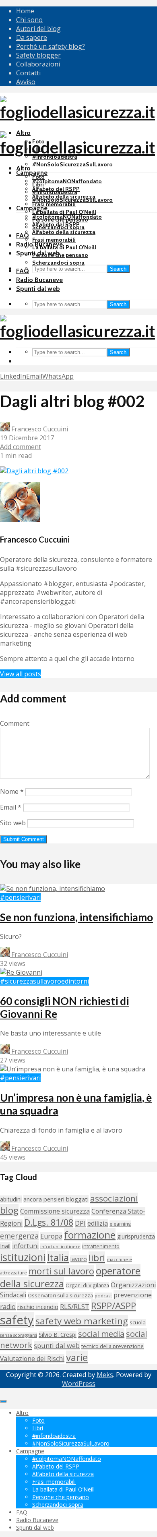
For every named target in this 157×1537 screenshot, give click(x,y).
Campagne (32, 172)
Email (10, 807)
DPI (80, 1223)
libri (97, 1257)
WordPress (78, 1383)
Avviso (25, 81)
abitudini (11, 1199)
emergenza (19, 1236)
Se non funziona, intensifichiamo (76, 917)
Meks (105, 1374)
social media (101, 1333)
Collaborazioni (38, 64)
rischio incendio (37, 1307)
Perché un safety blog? (50, 46)
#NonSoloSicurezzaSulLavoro (72, 164)
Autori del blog (38, 28)
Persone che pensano (60, 255)
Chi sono (29, 19)
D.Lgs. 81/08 (48, 1222)
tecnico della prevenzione (112, 1346)
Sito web (13, 822)
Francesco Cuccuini (39, 429)
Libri (38, 184)
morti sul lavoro (61, 1271)
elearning (120, 1223)
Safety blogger (38, 55)
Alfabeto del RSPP (56, 224)
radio (8, 1306)
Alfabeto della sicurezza (63, 232)
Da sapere (31, 37)
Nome (12, 791)
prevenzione (133, 1294)
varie (77, 1357)
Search (118, 269)
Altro (23, 168)
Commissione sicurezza (55, 1211)
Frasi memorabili (54, 204)
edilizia (97, 1223)
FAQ (22, 235)
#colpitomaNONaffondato (67, 181)
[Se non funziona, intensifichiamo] (52, 888)
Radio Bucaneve (39, 280)
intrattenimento (101, 1246)
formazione (90, 1234)
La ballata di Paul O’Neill (64, 211)
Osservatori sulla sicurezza (60, 1295)
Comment (14, 723)
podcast (103, 1296)
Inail (5, 1246)
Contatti (28, 72)
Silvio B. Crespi (57, 1334)
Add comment (20, 446)
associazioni (114, 1198)
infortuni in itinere (60, 1246)
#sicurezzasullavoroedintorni (44, 981)
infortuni (25, 1245)
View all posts (20, 673)
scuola (138, 1322)
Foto (38, 176)
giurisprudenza (136, 1236)
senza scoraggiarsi (18, 1335)
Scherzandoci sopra (58, 262)
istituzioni (22, 1257)
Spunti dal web (38, 288)
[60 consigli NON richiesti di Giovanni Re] (21, 972)
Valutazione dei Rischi (32, 1358)
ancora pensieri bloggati (56, 1199)
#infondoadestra (54, 192)
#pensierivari (20, 897)
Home (25, 10)
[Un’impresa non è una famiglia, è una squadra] (72, 1069)
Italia (58, 1257)
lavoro (78, 1259)
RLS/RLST (74, 1306)
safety (17, 1320)
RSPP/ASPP (113, 1305)
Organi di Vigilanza (87, 1285)
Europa (51, 1236)
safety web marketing (81, 1321)
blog (9, 1210)
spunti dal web (57, 1345)
